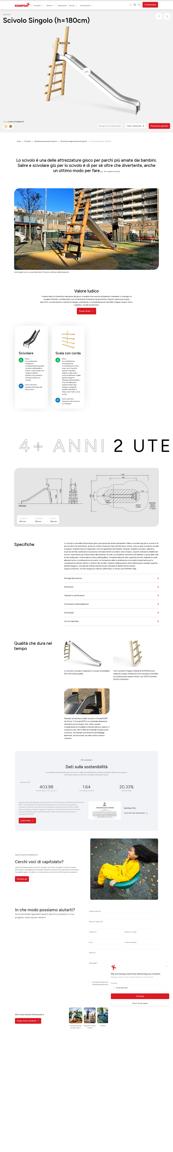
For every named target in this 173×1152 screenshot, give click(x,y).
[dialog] (86, 576)
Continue (140, 996)
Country (114, 983)
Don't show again (140, 1003)
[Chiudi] (166, 966)
